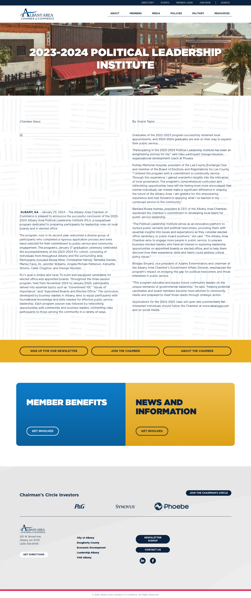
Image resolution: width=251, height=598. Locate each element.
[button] (225, 2)
